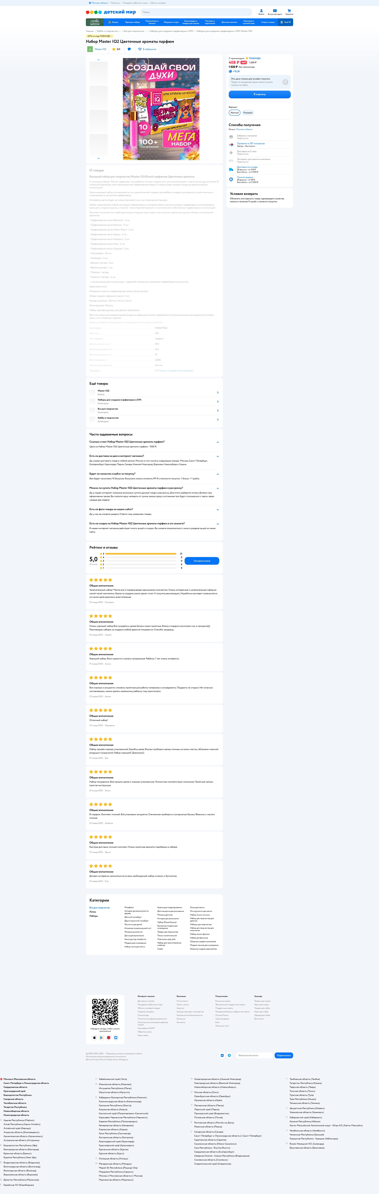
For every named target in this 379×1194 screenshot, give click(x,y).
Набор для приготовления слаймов (169, 944)
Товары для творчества (167, 932)
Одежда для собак (262, 1015)
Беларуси (123, 1059)
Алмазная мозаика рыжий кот (138, 928)
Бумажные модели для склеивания (167, 927)
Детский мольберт (133, 917)
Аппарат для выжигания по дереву (137, 912)
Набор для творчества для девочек (202, 919)
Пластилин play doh (166, 939)
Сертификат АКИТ (146, 1028)
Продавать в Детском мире (150, 1004)
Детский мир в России (96, 1059)
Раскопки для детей (133, 924)
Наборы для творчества (201, 924)
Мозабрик (129, 907)
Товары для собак (262, 1008)
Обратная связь (145, 1032)
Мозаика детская (164, 915)
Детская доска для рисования (170, 911)
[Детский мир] (111, 12)
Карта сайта (143, 1035)
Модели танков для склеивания (204, 945)
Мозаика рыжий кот (134, 932)
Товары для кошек (262, 1001)
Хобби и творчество (107, 31)
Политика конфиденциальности (152, 1019)
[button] (285, 22)
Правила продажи (146, 1011)
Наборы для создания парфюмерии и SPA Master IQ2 (224, 31)
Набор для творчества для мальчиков (202, 929)
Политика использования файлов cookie (153, 1023)
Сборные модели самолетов (203, 941)
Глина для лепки (197, 907)
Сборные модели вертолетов (203, 949)
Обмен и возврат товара (149, 1008)
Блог (217, 1022)
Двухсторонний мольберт (136, 921)
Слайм (160, 949)
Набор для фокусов (199, 938)
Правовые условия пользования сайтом (124, 1053)
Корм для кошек (261, 1004)
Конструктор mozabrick (135, 939)
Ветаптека (259, 1019)
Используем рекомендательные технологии (106, 1056)
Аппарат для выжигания (168, 918)
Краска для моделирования (169, 907)
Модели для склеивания (135, 943)
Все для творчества (134, 31)
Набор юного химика (200, 915)
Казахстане (112, 1059)
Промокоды (143, 1015)
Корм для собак (261, 1011)
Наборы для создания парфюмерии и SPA (171, 31)
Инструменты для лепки (201, 911)
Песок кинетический (167, 935)
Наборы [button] (93, 915)
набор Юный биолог (167, 922)
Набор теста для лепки (135, 947)
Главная (90, 31)
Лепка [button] (92, 911)
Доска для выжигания (134, 935)
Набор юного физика (199, 934)
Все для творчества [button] (99, 907)
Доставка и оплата (146, 1001)
